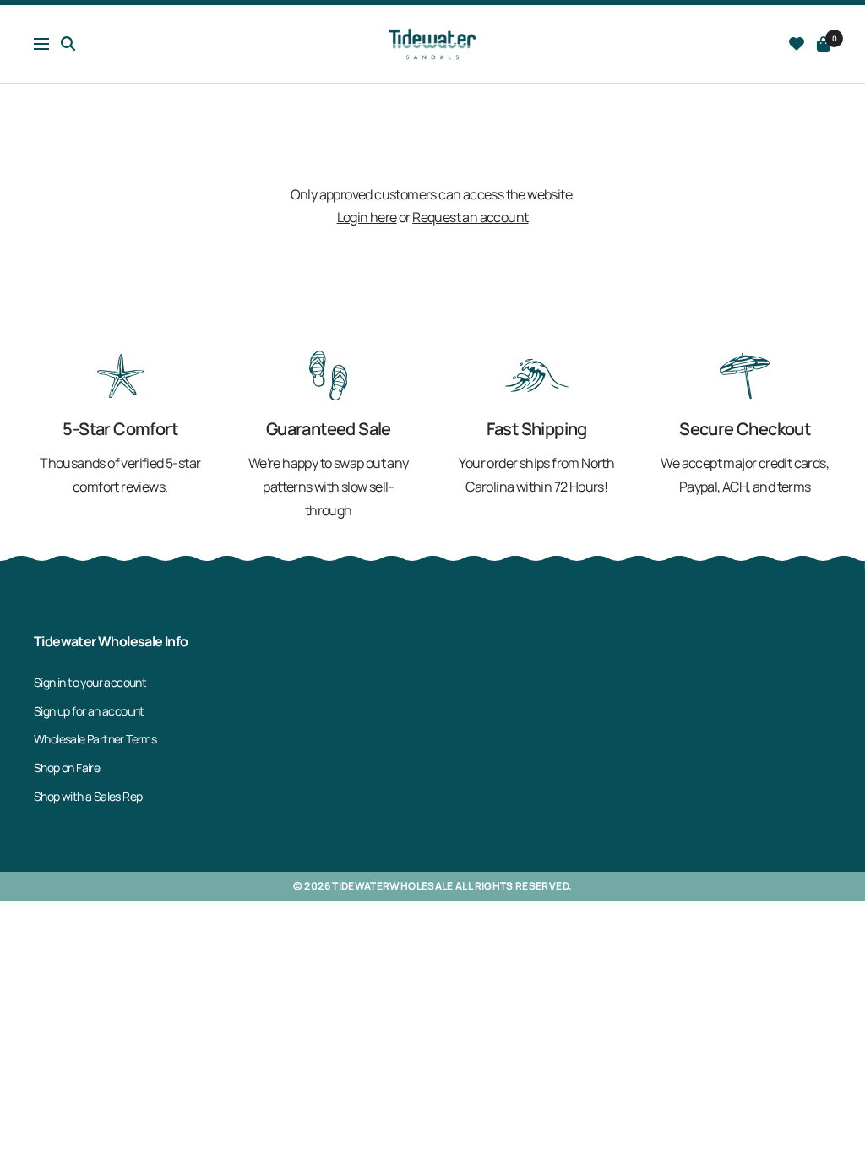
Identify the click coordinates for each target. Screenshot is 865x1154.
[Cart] (823, 44)
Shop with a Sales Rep (88, 796)
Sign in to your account (90, 682)
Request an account (470, 217)
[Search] (68, 44)
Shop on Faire (67, 767)
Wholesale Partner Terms (95, 739)
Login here (367, 217)
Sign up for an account (89, 711)
